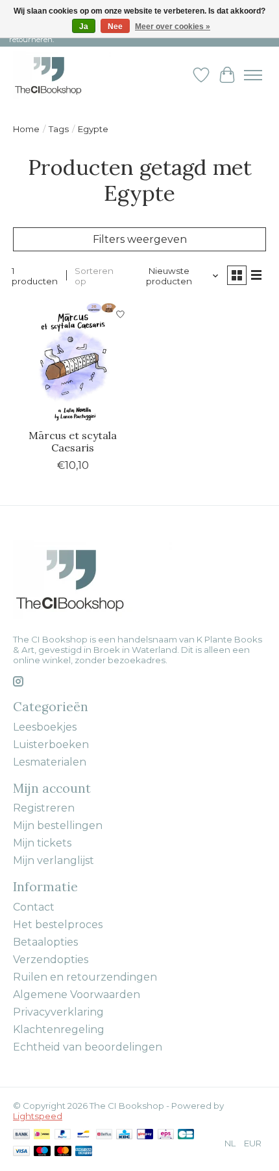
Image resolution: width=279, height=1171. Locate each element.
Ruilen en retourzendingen (85, 977)
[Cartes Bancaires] (186, 1135)
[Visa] (21, 1152)
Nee (115, 26)
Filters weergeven (140, 239)
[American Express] (83, 1152)
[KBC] (124, 1135)
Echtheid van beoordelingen (87, 1047)
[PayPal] (63, 1135)
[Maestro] (42, 1152)
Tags (59, 129)
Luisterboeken (51, 744)
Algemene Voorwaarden (76, 994)
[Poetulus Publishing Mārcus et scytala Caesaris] (73, 362)
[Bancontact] (83, 1135)
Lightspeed (37, 1116)
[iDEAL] (42, 1135)
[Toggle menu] (253, 75)
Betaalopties (45, 942)
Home (26, 129)
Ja (83, 26)
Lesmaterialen (49, 762)
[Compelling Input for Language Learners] (62, 75)
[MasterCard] (63, 1152)
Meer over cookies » (172, 26)
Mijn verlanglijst (53, 860)
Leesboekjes (45, 727)
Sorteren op (94, 276)
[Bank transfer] (21, 1135)
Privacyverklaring (58, 1012)
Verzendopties (50, 959)
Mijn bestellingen (58, 825)
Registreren (44, 808)
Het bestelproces (58, 924)
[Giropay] (145, 1135)
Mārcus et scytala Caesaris (73, 441)
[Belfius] (104, 1135)
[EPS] (166, 1135)
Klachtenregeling (58, 1029)
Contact (34, 907)
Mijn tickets (42, 843)
